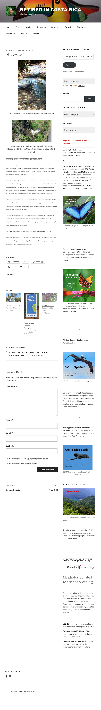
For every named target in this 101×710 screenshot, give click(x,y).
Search (66, 93)
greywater (43, 352)
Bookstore (41, 27)
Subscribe (69, 65)
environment (29, 352)
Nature (13, 355)
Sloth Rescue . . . (48, 305)
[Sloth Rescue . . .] (49, 297)
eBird (65, 624)
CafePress (55, 27)
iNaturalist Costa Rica (73, 641)
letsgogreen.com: (34, 159)
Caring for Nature (13, 305)
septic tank (37, 355)
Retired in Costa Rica (50, 9)
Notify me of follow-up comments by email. (28, 459)
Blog (18, 27)
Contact (35, 34)
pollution (23, 355)
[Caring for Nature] (13, 297)
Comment (11, 386)
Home (8, 27)
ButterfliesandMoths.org (74, 631)
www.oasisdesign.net (44, 231)
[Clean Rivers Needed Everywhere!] (31, 306)
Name (9, 420)
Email (9, 433)
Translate (80, 85)
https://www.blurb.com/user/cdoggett (78, 152)
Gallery (29, 27)
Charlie (29, 50)
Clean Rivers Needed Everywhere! (29, 325)
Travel (68, 27)
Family (80, 27)
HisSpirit (9, 34)
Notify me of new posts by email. (23, 464)
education (15, 352)
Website (10, 446)
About (22, 34)
